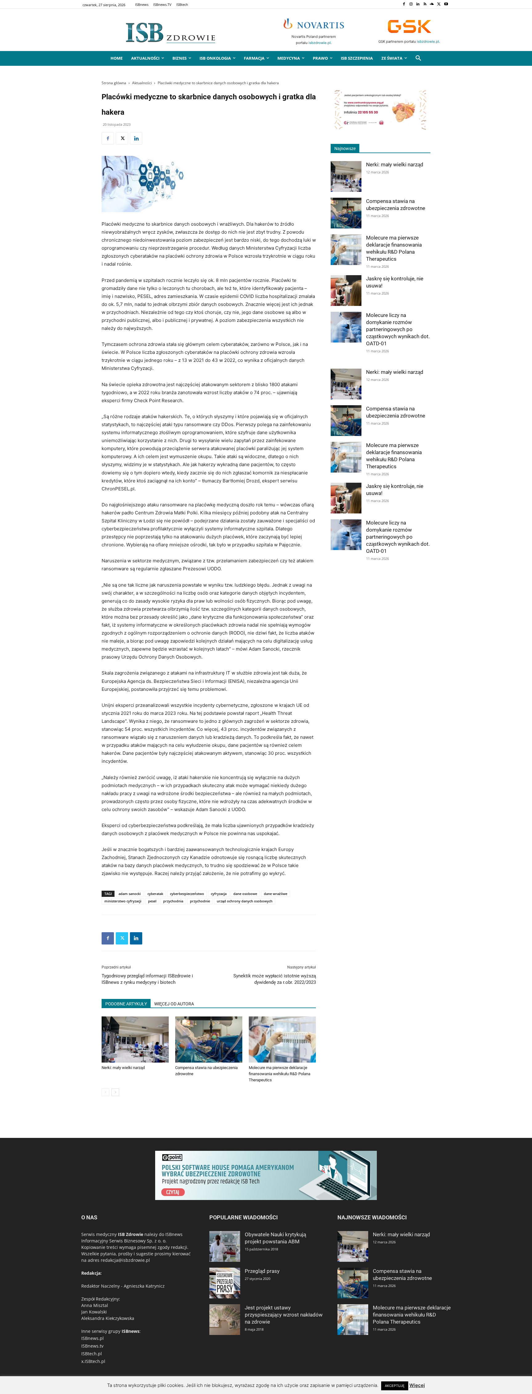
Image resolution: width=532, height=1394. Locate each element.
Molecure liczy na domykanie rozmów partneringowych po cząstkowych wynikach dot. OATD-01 (398, 329)
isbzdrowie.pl (319, 43)
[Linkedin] (417, 4)
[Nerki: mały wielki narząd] (135, 1039)
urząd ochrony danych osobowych (244, 901)
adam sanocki (130, 893)
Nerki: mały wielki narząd (123, 1067)
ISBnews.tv (92, 1346)
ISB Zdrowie (130, 1234)
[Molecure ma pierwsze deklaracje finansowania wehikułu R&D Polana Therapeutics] (282, 1039)
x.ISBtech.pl (93, 1361)
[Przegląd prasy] (224, 1283)
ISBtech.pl (91, 1353)
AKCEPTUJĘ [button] (395, 1386)
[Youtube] (445, 4)
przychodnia (173, 901)
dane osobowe (245, 893)
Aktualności (142, 82)
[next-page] (115, 1092)
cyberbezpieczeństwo (187, 893)
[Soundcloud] (432, 4)
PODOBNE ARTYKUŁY (126, 1003)
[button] (418, 58)
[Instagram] (410, 4)
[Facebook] (403, 4)
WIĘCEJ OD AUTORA (174, 1003)
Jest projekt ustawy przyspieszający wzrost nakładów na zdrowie (284, 1315)
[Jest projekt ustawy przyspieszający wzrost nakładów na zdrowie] (224, 1319)
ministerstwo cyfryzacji (122, 901)
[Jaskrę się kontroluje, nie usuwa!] (346, 290)
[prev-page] (105, 1092)
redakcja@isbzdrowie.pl (125, 1260)
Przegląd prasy (262, 1271)
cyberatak (155, 893)
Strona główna (114, 82)
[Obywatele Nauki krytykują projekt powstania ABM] (224, 1246)
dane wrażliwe (275, 893)
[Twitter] (438, 4)
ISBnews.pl (92, 1338)
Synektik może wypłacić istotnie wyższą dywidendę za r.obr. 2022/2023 (274, 979)
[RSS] (425, 4)
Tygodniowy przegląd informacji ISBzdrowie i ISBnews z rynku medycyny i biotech (147, 979)
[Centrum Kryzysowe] (380, 129)
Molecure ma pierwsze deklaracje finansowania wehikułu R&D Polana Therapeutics (279, 1073)
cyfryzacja (219, 893)
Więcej (417, 1385)
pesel (152, 901)
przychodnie (200, 901)
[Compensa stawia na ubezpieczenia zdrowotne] (208, 1039)
